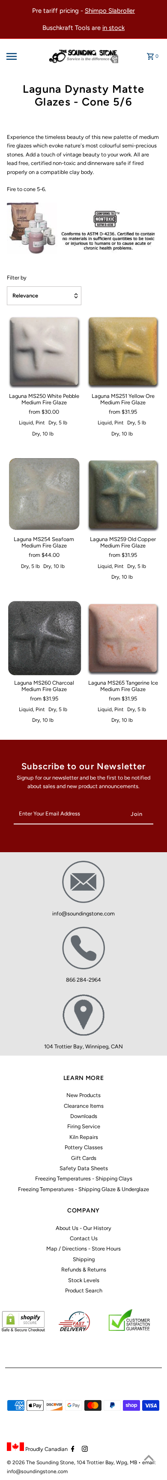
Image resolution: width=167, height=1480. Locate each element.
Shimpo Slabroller (110, 11)
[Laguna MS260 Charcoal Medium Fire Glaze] (44, 637)
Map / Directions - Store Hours (83, 1248)
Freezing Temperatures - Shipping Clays (83, 1178)
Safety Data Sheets (84, 1168)
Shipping (84, 1259)
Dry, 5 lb (57, 423)
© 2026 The (21, 1462)
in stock (113, 28)
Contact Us (84, 1238)
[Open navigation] (21, 56)
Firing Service (83, 1126)
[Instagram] (84, 1449)
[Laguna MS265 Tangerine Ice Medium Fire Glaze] (123, 637)
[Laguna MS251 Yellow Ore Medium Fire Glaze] (123, 351)
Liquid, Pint (32, 423)
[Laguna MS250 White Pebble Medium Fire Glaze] (44, 351)
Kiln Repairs (83, 1137)
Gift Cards (83, 1158)
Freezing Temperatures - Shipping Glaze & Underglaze (83, 1189)
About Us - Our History (83, 1228)
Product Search (83, 1290)
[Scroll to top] (148, 1457)
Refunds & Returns (83, 1269)
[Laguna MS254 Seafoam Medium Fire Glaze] (44, 494)
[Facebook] (72, 1449)
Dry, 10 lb (43, 434)
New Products (83, 1095)
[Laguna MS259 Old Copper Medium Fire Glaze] (123, 494)
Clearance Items (84, 1106)
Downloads (83, 1116)
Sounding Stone (55, 1462)
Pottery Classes (84, 1147)
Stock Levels (83, 1280)
